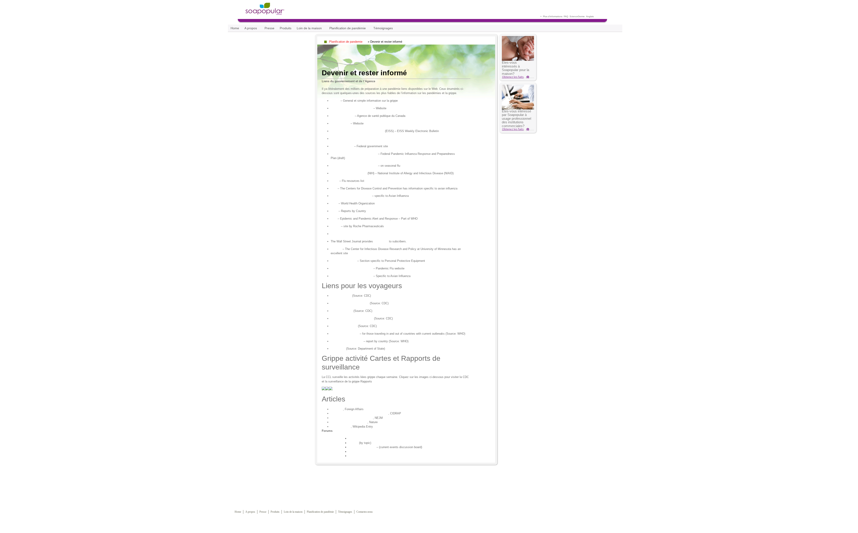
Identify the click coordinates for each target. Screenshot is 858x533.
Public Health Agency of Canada (351, 108)
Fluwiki (335, 100)
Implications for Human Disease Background (359, 413)
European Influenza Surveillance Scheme (357, 131)
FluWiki (353, 443)
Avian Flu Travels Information (350, 303)
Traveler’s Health (342, 311)
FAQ (566, 16)
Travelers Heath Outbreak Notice (352, 318)
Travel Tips (338, 348)
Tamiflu (335, 226)
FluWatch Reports (342, 116)
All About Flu (357, 455)
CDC (334, 188)
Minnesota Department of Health (351, 268)
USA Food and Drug (343, 260)
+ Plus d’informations (551, 16)
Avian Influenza (341, 426)
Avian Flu (337, 409)
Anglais (590, 16)
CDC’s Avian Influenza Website (351, 195)
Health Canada (340, 123)
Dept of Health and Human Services (354, 153)
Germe (581, 16)
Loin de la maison (309, 28)
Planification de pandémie (347, 28)
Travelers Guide (341, 295)
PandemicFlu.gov (342, 146)
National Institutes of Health (349, 173)
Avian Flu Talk (358, 438)
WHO (334, 203)
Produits (285, 28)
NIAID (335, 181)
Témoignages (383, 28)
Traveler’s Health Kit (344, 326)
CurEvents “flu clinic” (362, 447)
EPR (334, 218)
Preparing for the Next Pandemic (352, 418)
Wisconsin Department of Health (351, 276)
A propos (250, 28)
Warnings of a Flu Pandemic (349, 422)
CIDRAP (336, 249)
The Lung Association (345, 233)
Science (574, 16)
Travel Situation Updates (347, 341)
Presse (269, 28)
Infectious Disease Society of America (355, 138)
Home (235, 28)
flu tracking (381, 241)
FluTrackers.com (359, 451)
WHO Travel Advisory (345, 333)
